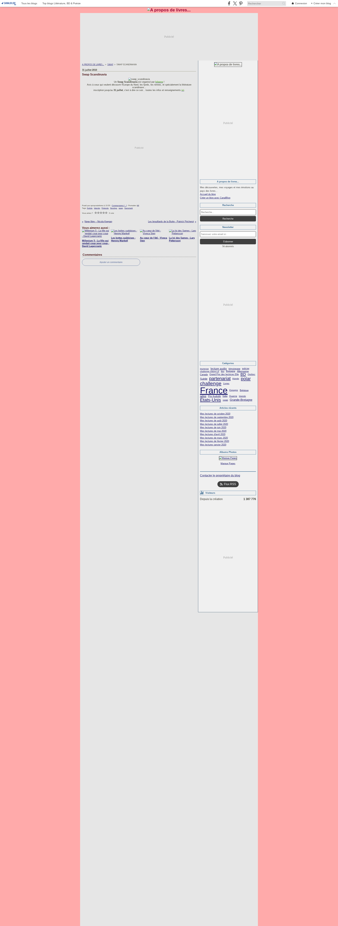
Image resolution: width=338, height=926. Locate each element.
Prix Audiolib (214, 396)
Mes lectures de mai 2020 (213, 431)
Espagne (233, 390)
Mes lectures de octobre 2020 (215, 413)
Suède (203, 378)
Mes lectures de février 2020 (214, 441)
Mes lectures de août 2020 (213, 420)
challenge (210, 383)
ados (203, 396)
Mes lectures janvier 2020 (213, 444)
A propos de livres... (93, 64)
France (214, 390)
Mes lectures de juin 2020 (213, 427)
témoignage (234, 369)
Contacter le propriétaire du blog (220, 475)
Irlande (235, 379)
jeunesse (204, 369)
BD (243, 374)
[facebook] (229, 3)
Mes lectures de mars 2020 (214, 438)
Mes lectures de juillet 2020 (214, 424)
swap (225, 400)
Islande (242, 396)
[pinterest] (241, 3)
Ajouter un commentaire (111, 262)
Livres (226, 383)
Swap (110, 64)
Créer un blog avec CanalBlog (215, 197)
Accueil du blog (208, 194)
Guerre (233, 396)
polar (246, 379)
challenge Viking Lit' (209, 371)
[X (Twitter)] (235, 3)
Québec (251, 374)
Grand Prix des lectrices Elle (224, 374)
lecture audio (219, 368)
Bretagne (230, 371)
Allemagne (243, 371)
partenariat (220, 378)
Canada (204, 374)
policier (245, 369)
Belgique (244, 390)
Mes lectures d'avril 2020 (212, 434)
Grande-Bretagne (241, 400)
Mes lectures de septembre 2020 (216, 417)
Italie (225, 396)
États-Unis (210, 400)
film (222, 371)
